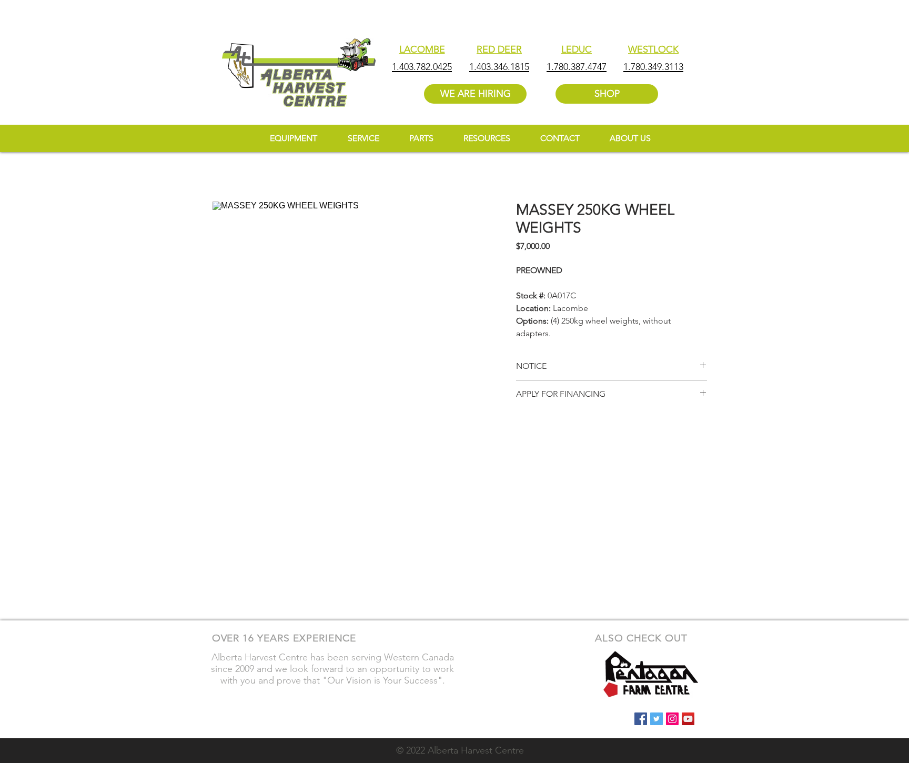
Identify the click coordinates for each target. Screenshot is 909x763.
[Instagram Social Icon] (672, 718)
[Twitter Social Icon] (656, 718)
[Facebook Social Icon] (640, 718)
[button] (486, 138)
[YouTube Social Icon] (688, 718)
